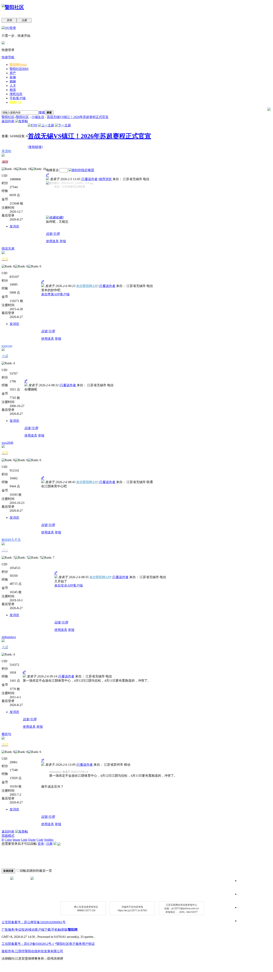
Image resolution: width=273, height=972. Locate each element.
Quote (32, 839)
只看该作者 (90, 179)
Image (16, 839)
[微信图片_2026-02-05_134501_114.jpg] (69, 183)
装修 (13, 77)
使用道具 (52, 241)
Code (40, 839)
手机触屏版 (59, 929)
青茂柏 (6, 151)
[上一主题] (46, 125)
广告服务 (8, 929)
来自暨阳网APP (87, 286)
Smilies (48, 839)
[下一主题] (63, 125)
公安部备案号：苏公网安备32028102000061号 (34, 922)
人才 (13, 85)
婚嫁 (13, 81)
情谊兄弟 (8, 248)
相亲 (13, 89)
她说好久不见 (11, 539)
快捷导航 (8, 57)
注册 (49, 843)
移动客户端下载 (39, 929)
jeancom (7, 345)
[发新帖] (21, 121)
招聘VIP (16, 102)
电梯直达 (52, 170)
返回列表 (8, 121)
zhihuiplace (9, 637)
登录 (41, 843)
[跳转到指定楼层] (81, 170)
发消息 (14, 226)
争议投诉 (21, 929)
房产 (13, 73)
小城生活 (37, 117)
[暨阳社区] (13, 7)
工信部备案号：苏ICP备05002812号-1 (28, 943)
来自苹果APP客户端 (55, 294)
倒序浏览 (105, 179)
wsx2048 (7, 442)
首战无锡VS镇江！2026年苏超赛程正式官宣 (78, 117)
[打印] (32, 125)
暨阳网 (18, 64)
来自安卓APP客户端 (68, 585)
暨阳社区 (19, 68)
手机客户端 (18, 98)
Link (24, 839)
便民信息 (16, 94)
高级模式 (8, 835)
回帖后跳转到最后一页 (36, 870)
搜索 (42, 112)
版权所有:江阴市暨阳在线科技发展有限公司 (32, 951)
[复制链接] (35, 147)
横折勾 (6, 734)
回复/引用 (53, 233)
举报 (63, 241)
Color (8, 839)
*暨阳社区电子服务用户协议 (75, 943)
